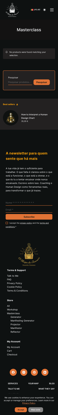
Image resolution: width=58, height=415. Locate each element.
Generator (16, 317)
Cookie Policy (14, 286)
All (8, 305)
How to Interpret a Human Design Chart (34, 116)
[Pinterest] (34, 372)
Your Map (33, 383)
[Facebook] (13, 372)
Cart (9, 350)
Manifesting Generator (22, 320)
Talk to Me (12, 275)
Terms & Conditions (17, 290)
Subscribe (29, 216)
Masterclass (13, 313)
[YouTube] (44, 372)
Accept (21, 410)
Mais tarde (35, 410)
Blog (52, 383)
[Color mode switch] (44, 9)
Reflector (15, 331)
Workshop (12, 309)
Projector (15, 324)
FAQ (9, 279)
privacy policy (26, 223)
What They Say (46, 389)
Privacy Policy (28, 403)
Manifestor (16, 328)
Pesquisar (13, 77)
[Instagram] (23, 372)
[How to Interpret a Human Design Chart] (10, 117)
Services (13, 383)
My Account (13, 347)
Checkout (12, 354)
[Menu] (52, 10)
